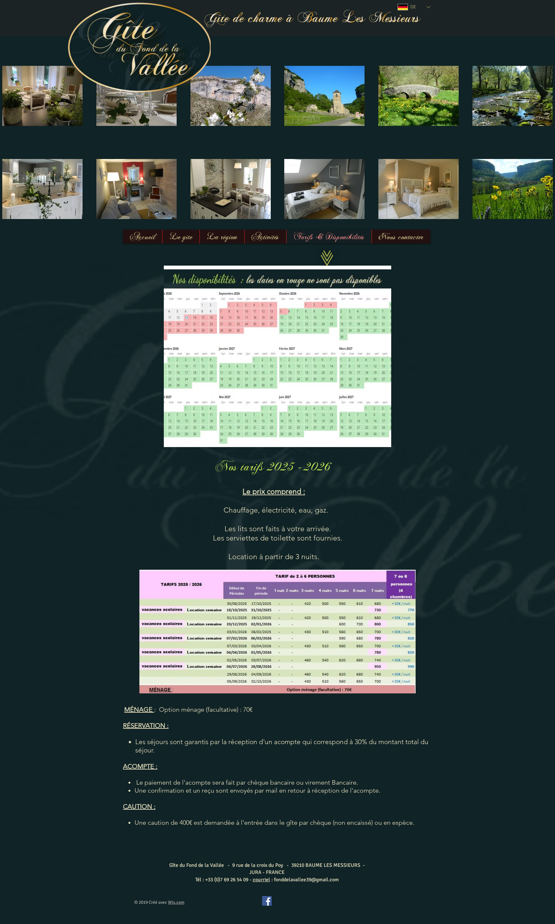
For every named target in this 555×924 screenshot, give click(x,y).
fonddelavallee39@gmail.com (306, 879)
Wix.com (176, 902)
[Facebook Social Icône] (267, 901)
